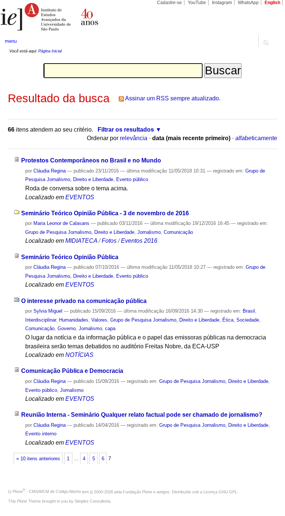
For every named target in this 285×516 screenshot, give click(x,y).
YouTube (197, 2)
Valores (99, 320)
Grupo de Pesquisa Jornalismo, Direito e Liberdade (79, 232)
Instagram (222, 2)
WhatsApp (248, 2)
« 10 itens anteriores (38, 458)
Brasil (249, 311)
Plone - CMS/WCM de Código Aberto (47, 491)
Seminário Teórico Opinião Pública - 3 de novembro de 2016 (105, 213)
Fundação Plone (137, 491)
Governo (67, 328)
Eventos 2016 (139, 241)
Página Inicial (50, 51)
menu (11, 41)
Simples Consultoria (92, 501)
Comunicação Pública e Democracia (72, 371)
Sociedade (247, 320)
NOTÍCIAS (79, 355)
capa (110, 328)
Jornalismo (149, 232)
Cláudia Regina (49, 171)
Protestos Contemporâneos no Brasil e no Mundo (91, 160)
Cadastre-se (169, 2)
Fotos (109, 241)
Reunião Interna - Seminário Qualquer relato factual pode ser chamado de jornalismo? (141, 415)
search (265, 41)
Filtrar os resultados (126, 129)
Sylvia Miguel (47, 311)
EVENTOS (79, 197)
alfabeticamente (256, 138)
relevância (133, 138)
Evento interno (40, 433)
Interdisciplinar (40, 320)
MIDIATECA (81, 241)
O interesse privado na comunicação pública (84, 301)
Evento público (132, 179)
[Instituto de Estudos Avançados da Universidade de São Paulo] (71, 16)
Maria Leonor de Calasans (61, 223)
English (272, 2)
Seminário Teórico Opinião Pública (69, 257)
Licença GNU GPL (220, 491)
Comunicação (178, 232)
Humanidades (73, 320)
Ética (227, 320)
